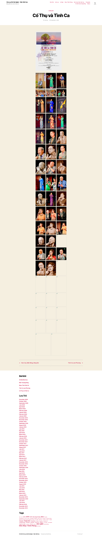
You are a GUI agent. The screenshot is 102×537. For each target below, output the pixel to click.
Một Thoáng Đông (24, 382)
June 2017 (22, 451)
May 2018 (21, 430)
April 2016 (22, 473)
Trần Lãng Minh (50, 522)
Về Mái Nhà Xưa (23, 380)
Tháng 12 (47, 519)
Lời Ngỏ (61, 2)
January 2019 (22, 427)
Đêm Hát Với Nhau (46, 524)
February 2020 (23, 414)
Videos (88, 3)
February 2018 (23, 436)
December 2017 (23, 440)
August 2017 (22, 447)
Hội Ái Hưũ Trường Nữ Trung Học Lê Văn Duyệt (25, 519)
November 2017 (23, 441)
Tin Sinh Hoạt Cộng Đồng (80, 3)
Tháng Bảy (21, 521)
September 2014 (23, 499)
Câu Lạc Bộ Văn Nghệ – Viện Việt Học (31, 534)
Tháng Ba (50, 519)
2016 (31, 516)
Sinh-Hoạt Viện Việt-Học (79, 2)
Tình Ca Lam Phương (24, 388)
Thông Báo (88, 2)
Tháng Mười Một (22, 522)
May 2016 (21, 471)
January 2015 (22, 495)
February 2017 (23, 458)
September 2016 (23, 467)
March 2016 (22, 475)
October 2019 (22, 421)
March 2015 (22, 493)
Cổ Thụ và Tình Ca (24, 391)
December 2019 (23, 418)
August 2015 (22, 484)
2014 (24, 516)
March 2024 (22, 408)
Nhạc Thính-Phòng (69, 2)
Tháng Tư (41, 522)
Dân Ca (28, 518)
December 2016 (23, 462)
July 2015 (21, 486)
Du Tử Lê (25, 518)
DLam (47, 20)
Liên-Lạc (57, 2)
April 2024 (22, 407)
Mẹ (35, 519)
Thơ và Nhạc (45, 522)
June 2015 (22, 488)
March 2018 (22, 434)
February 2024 (23, 410)
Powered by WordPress (46, 534)
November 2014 (23, 497)
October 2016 (22, 465)
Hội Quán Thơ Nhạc (49, 518)
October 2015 (22, 482)
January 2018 (22, 438)
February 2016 (23, 476)
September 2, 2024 (55, 20)
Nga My (37, 519)
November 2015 (23, 480)
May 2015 (21, 489)
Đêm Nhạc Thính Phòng (27, 526)
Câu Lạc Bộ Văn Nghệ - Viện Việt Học (17, 2)
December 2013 (23, 506)
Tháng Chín (27, 521)
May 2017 (21, 453)
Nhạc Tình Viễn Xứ (24, 385)
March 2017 (22, 456)
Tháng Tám (37, 522)
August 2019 (22, 425)
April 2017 (22, 454)
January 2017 (22, 460)
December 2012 (23, 508)
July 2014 (21, 500)
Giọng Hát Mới (32, 518)
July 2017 (21, 449)
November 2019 (23, 419)
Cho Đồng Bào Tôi (21, 518)
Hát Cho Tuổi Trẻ (39, 518)
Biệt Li (42, 516)
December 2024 (23, 399)
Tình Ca (31, 524)
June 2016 (22, 469)
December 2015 (23, 478)
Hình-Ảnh (52, 2)
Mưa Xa (33, 519)
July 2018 (21, 429)
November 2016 (23, 464)
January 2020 (23, 416)
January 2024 (23, 412)
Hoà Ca (35, 518)
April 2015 (22, 491)
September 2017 (23, 445)
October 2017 (22, 443)
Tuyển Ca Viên (22, 524)
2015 (27, 517)
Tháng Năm (28, 522)
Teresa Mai (44, 519)
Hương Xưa (44, 518)
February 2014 (23, 504)
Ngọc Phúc (40, 519)
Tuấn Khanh (27, 524)
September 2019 (23, 423)
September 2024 (23, 403)
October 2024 (23, 401)
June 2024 (22, 405)
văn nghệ (39, 524)
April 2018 (22, 432)
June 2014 (22, 502)
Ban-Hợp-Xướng (36, 516)
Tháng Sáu (32, 522)
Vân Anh (35, 524)
